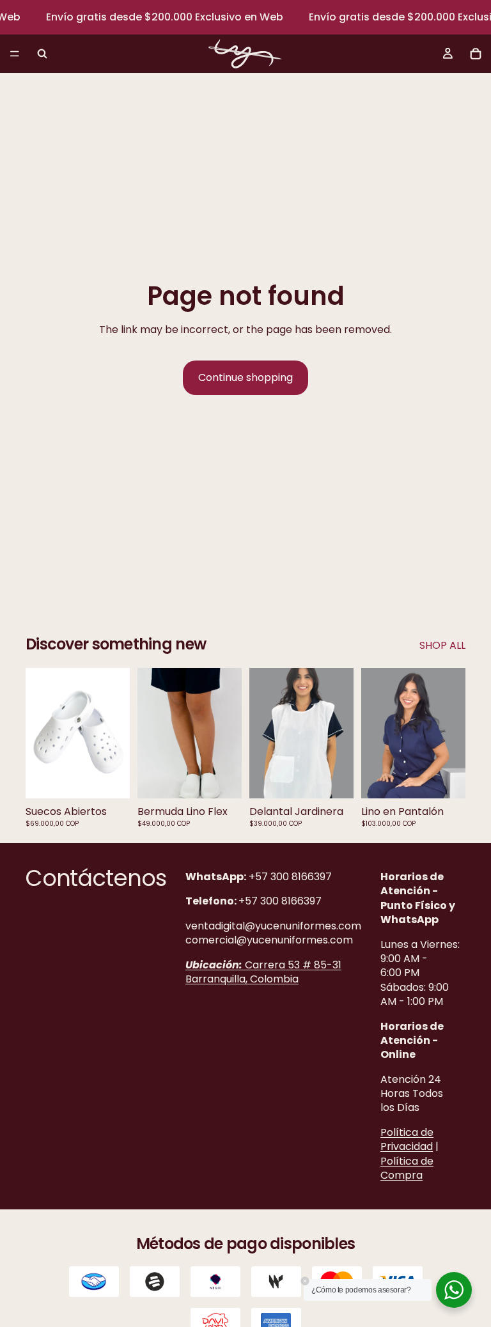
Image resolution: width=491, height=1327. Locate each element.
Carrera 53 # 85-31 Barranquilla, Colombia (263, 971)
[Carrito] (476, 54)
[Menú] (14, 54)
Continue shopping (245, 377)
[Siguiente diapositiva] (116, 733)
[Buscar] (42, 54)
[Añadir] (333, 778)
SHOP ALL (442, 646)
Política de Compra (406, 1168)
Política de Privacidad (406, 1139)
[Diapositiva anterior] (40, 733)
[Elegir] (109, 778)
